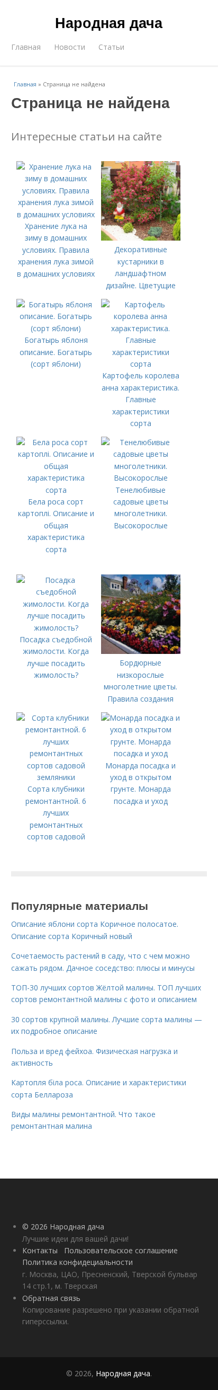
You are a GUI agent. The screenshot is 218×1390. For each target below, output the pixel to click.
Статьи (111, 47)
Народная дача (108, 22)
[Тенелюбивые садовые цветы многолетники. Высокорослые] (140, 478)
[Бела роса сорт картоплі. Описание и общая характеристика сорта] (56, 490)
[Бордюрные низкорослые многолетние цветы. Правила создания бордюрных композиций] (140, 651)
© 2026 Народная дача (63, 1226)
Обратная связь (51, 1298)
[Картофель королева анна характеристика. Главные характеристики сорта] (140, 364)
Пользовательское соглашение (121, 1250)
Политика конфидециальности (77, 1262)
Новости (69, 47)
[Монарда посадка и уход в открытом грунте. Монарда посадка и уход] (140, 753)
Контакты (40, 1250)
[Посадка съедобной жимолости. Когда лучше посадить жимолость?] (56, 628)
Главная (26, 47)
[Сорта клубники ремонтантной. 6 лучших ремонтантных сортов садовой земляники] (56, 777)
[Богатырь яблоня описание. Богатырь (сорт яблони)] (56, 328)
